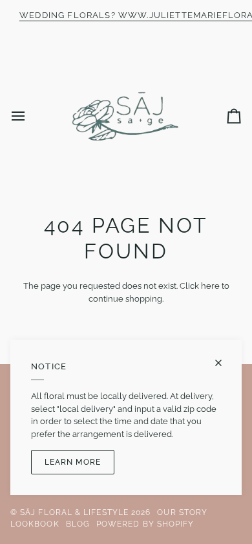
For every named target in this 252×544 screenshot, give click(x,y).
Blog (78, 524)
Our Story (182, 512)
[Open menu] (29, 116)
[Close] (224, 363)
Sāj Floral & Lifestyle (74, 512)
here (210, 286)
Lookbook (34, 524)
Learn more (73, 462)
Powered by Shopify (145, 524)
